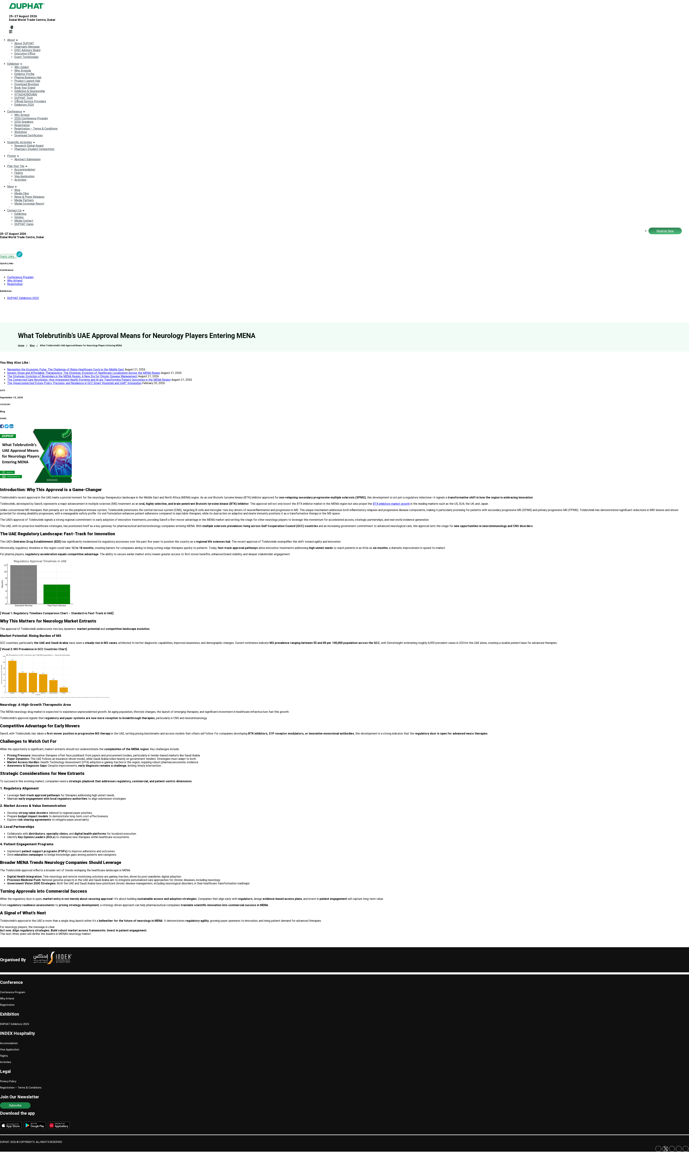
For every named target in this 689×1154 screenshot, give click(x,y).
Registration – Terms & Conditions (36, 128)
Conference (14, 111)
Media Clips (21, 193)
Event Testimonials (26, 57)
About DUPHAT (24, 43)
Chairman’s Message (27, 46)
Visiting (19, 217)
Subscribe (15, 1105)
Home (21, 345)
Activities (20, 179)
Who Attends (22, 70)
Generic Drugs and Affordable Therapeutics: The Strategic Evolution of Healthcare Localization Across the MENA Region (83, 373)
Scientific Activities (19, 142)
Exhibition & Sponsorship (29, 91)
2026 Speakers (23, 121)
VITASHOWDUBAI (25, 94)
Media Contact (23, 220)
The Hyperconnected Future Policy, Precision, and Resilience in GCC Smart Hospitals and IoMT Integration (74, 383)
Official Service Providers (30, 101)
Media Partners (24, 200)
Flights (18, 173)
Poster (11, 156)
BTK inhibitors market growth (391, 503)
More (10, 186)
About (11, 40)
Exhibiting (20, 214)
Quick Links (8, 256)
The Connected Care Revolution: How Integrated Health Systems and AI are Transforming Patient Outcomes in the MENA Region (89, 379)
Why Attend (21, 115)
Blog (17, 190)
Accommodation (24, 169)
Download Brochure (26, 84)
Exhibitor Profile (24, 74)
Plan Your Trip (15, 166)
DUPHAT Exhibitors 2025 (23, 298)
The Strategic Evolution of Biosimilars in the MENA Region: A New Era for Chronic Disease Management (72, 376)
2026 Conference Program (31, 118)
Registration (22, 125)
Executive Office (24, 53)
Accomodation (9, 1043)
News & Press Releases (29, 197)
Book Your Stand (24, 87)
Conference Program (20, 277)
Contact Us (14, 210)
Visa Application (24, 176)
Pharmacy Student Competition (34, 149)
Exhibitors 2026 (24, 104)
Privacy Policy (8, 1081)
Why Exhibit (21, 67)
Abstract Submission (27, 159)
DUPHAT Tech (23, 98)
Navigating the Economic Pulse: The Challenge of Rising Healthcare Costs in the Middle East (65, 369)
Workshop (20, 132)
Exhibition (13, 64)
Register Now (665, 231)
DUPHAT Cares (24, 224)
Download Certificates (28, 135)
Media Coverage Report (29, 203)
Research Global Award (28, 145)
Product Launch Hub (27, 81)
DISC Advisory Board (27, 50)
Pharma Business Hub (27, 77)
